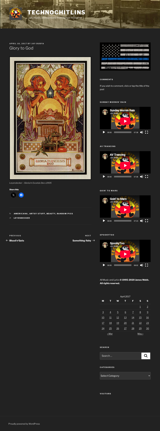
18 (110, 323)
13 (125, 317)
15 (140, 317)
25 (110, 328)
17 (103, 323)
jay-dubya (37, 43)
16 (147, 317)
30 (147, 328)
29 (140, 328)
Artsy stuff (37, 214)
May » (140, 333)
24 (103, 328)
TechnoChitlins (56, 12)
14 (133, 317)
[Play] (103, 132)
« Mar (110, 333)
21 (133, 323)
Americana (21, 214)
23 (147, 323)
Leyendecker (22, 218)
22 (140, 323)
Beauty (51, 214)
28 (133, 328)
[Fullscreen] (146, 132)
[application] (125, 121)
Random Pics (65, 214)
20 (125, 323)
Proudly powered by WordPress (24, 423)
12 (118, 317)
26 (117, 328)
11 (110, 317)
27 (125, 328)
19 (118, 323)
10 (103, 317)
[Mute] (141, 132)
